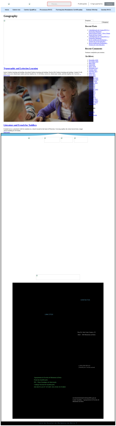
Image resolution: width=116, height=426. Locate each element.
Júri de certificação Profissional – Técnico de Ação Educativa (98, 44)
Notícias (91, 113)
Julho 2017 (92, 73)
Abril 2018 (92, 65)
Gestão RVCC (106, 10)
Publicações (82, 4)
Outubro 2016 (93, 81)
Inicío (7, 10)
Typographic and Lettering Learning (21, 68)
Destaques (92, 112)
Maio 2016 (92, 86)
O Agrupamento (97, 4)
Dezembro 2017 (93, 68)
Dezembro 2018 (93, 60)
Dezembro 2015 (93, 89)
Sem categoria (93, 115)
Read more (7, 75)
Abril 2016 (92, 88)
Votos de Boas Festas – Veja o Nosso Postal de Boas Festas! (99, 34)
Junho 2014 (92, 104)
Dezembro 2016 (93, 78)
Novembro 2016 (93, 79)
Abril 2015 (92, 96)
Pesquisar (88, 20)
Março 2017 (92, 76)
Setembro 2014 (93, 102)
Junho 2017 (92, 75)
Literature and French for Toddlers (20, 125)
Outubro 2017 (93, 70)
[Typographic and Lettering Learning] (48, 64)
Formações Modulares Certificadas (69, 10)
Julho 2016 (92, 84)
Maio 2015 (92, 94)
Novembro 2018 (93, 62)
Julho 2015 (92, 91)
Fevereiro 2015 (93, 99)
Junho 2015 (92, 93)
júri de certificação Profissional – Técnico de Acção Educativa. (98, 40)
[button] (109, 4)
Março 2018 (92, 66)
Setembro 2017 (93, 71)
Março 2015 (92, 97)
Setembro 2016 (93, 83)
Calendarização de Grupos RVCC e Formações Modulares (99, 30)
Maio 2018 (92, 63)
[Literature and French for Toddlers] (48, 121)
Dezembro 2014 (93, 101)
